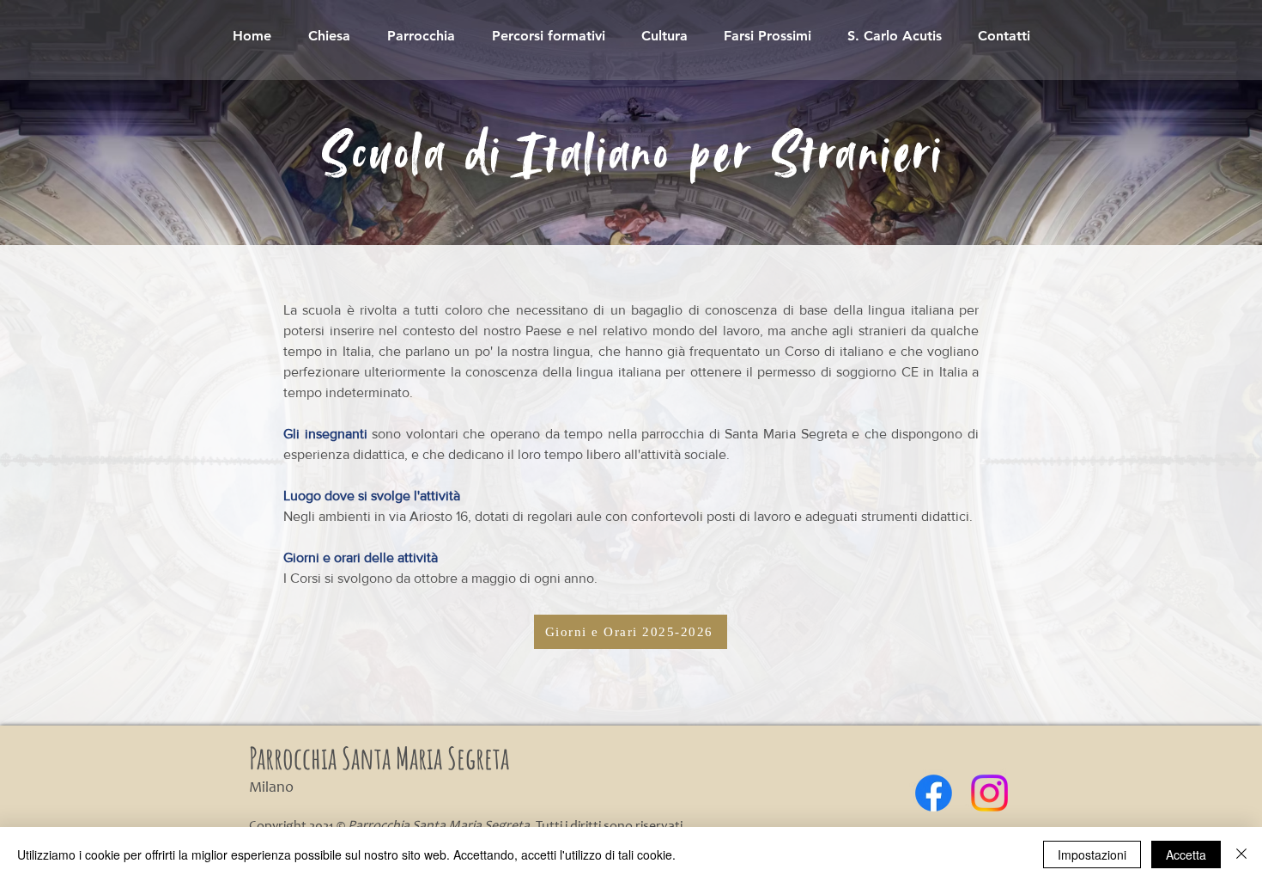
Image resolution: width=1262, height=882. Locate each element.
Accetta (1186, 854)
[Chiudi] (1241, 854)
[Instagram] (989, 793)
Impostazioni (1092, 854)
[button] (548, 35)
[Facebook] (933, 793)
